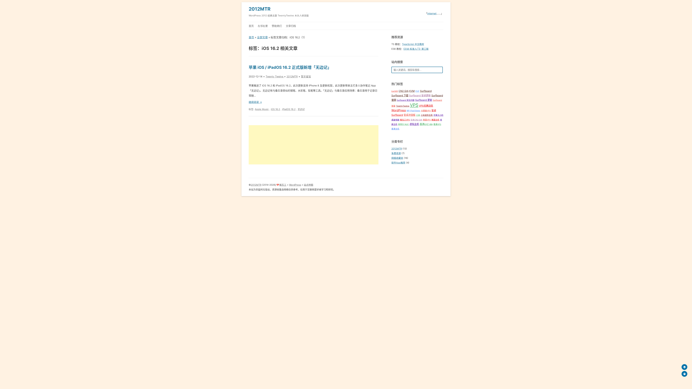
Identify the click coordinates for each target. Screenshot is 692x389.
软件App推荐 (398, 162)
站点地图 (308, 184)
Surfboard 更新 (423, 100)
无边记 (301, 109)
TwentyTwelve (402, 106)
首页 (251, 25)
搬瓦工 (282, 184)
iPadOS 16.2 (289, 109)
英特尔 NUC (403, 124)
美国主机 (435, 120)
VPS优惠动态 (426, 105)
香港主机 (395, 129)
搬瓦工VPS (405, 120)
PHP (417, 91)
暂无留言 (306, 76)
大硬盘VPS (426, 110)
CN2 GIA (404, 91)
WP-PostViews (413, 110)
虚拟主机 (414, 124)
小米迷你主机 (427, 115)
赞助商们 (277, 25)
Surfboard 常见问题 (405, 100)
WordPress (398, 110)
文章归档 (291, 25)
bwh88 (394, 91)
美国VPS (427, 120)
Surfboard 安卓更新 (420, 95)
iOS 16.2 (275, 109)
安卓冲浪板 (409, 114)
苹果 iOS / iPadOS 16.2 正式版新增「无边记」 (290, 67)
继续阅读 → (255, 102)
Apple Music (262, 109)
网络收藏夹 (397, 158)
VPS (414, 105)
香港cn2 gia (426, 124)
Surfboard (426, 91)
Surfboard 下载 (399, 95)
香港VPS (437, 124)
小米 (418, 115)
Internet (431, 13)
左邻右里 (263, 25)
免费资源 (396, 153)
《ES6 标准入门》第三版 (416, 48)
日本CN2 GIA (416, 120)
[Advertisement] (313, 144)
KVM (412, 91)
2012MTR (259, 9)
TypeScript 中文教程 (413, 44)
